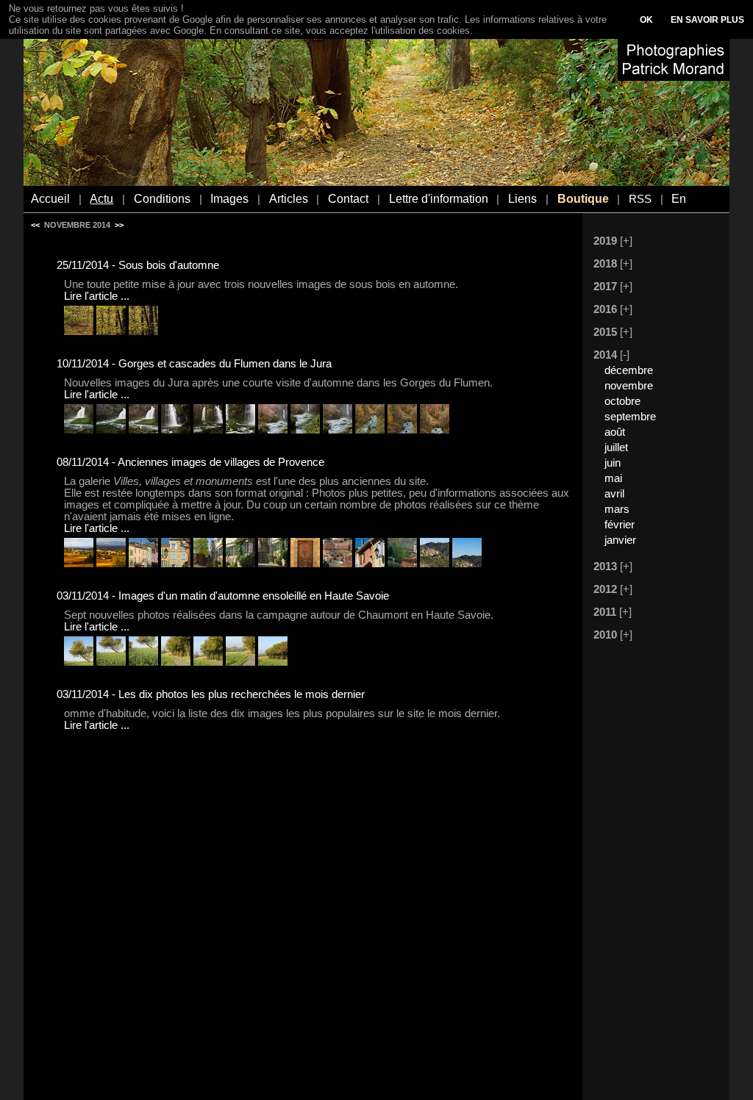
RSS (640, 199)
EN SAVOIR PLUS (707, 20)
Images (229, 199)
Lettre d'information (438, 199)
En (678, 199)
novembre (628, 386)
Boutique (583, 199)
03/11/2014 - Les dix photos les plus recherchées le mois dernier (211, 694)
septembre (630, 417)
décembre (628, 370)
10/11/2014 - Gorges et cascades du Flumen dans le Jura (194, 364)
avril (614, 494)
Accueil (50, 199)
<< (35, 224)
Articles (288, 199)
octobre (622, 401)
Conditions (162, 199)
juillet (616, 447)
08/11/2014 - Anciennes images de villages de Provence (190, 462)
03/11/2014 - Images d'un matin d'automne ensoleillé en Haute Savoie (223, 596)
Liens (522, 199)
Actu (101, 199)
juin (612, 463)
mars (616, 509)
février (619, 525)
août (614, 432)
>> (119, 224)
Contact (348, 199)
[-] (624, 355)
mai (613, 478)
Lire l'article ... (96, 296)
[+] (626, 241)
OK (646, 20)
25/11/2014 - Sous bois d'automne (138, 265)
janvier (620, 540)
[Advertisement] (648, 872)
